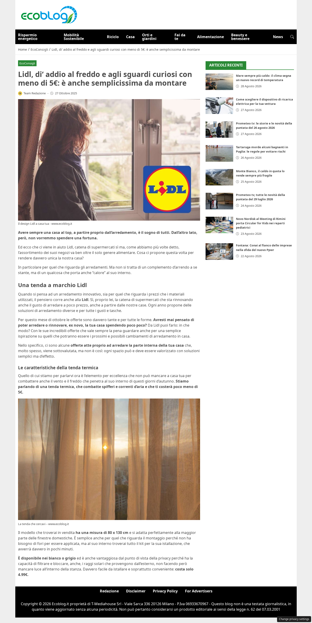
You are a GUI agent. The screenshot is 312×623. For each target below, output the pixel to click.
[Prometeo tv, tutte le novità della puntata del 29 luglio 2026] (219, 201)
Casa (130, 36)
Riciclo (113, 36)
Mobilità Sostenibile (74, 36)
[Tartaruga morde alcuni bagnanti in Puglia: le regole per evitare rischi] (219, 153)
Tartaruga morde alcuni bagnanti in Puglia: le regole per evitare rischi (262, 149)
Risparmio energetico (27, 36)
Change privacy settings (294, 619)
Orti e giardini (149, 36)
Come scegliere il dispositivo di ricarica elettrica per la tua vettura (264, 101)
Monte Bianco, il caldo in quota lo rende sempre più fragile (260, 173)
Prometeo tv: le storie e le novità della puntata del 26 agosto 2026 (264, 125)
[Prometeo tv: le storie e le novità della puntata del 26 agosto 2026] (219, 129)
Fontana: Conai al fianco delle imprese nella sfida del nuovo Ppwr (264, 247)
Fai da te (180, 36)
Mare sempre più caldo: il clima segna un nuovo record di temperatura (263, 78)
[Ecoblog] (49, 14)
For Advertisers (198, 591)
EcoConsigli (27, 63)
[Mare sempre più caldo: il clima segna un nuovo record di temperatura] (219, 82)
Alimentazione (210, 36)
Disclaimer (135, 591)
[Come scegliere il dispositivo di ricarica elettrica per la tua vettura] (219, 105)
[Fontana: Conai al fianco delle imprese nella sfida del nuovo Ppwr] (219, 251)
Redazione (109, 591)
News (278, 36)
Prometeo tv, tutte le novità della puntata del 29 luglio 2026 (260, 197)
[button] (292, 37)
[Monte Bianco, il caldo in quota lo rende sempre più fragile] (219, 177)
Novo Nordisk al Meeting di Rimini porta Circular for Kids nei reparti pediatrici (261, 223)
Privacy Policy (165, 591)
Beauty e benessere (240, 36)
